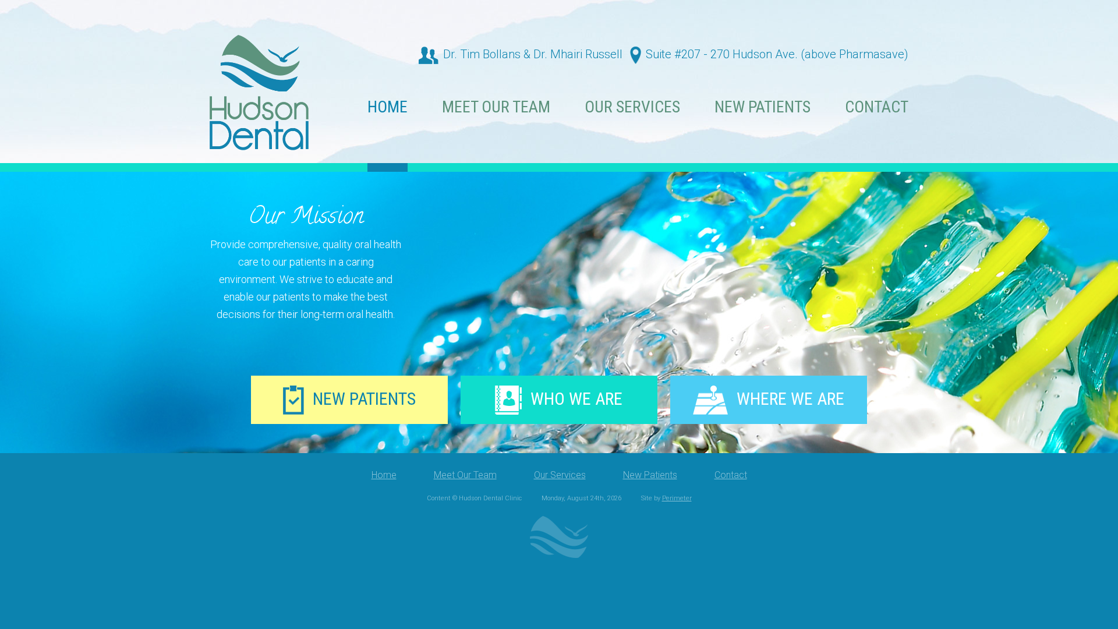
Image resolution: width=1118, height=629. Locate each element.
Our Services (632, 107)
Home (387, 107)
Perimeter (677, 498)
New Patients (762, 107)
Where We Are (790, 398)
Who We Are (576, 398)
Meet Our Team (496, 107)
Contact (876, 107)
